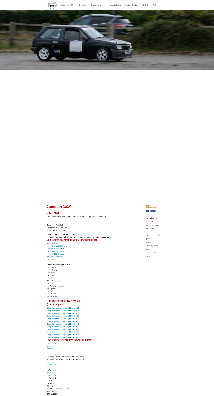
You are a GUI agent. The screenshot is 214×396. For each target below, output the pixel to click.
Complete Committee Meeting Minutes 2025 (63, 308)
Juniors (147, 249)
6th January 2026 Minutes (56, 243)
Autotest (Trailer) (151, 246)
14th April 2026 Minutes (55, 251)
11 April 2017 (51, 367)
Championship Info (98, 5)
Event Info (82, 5)
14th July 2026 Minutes (55, 259)
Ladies (147, 256)
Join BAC (145, 5)
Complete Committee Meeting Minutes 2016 (63, 329)
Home (63, 5)
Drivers (148, 242)
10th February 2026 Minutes (57, 246)
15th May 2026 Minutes (55, 254)
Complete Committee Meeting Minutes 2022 (63, 316)
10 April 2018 (51, 365)
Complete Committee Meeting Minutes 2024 (63, 311)
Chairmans (149, 221)
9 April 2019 (51, 362)
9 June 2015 (51, 373)
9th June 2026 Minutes (55, 257)
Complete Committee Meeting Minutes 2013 (63, 337)
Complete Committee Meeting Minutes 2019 (63, 321)
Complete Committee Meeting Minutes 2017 (63, 326)
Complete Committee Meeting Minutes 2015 (63, 332)
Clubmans (149, 232)
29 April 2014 (51, 375)
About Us (71, 5)
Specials (148, 239)
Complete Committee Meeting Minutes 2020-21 (64, 319)
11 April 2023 (51, 351)
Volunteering (149, 228)
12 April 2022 (51, 354)
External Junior (150, 252)
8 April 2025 (51, 346)
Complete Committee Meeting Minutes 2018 (63, 324)
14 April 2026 (51, 343)
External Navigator (152, 225)
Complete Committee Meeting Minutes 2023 (63, 313)
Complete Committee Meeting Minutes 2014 (63, 334)
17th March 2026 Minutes (56, 249)
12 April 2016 (51, 370)
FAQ (154, 5)
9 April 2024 (51, 349)
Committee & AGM (130, 5)
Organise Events (115, 5)
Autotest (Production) (153, 235)
